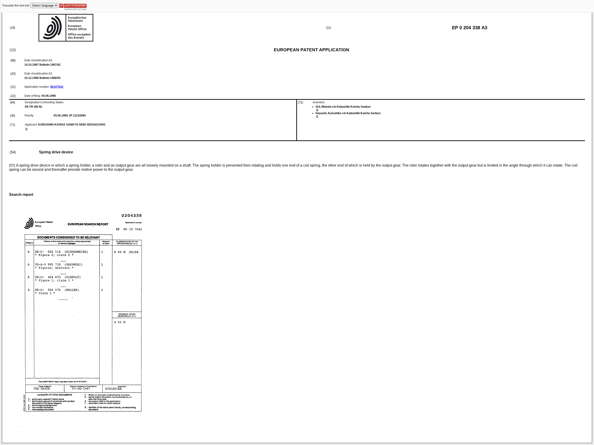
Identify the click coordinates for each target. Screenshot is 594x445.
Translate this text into (15, 5)
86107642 (56, 86)
